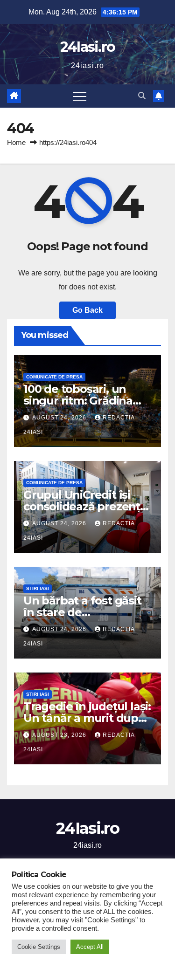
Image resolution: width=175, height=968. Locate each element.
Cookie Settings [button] (38, 946)
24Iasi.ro (87, 46)
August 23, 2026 (60, 735)
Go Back (87, 310)
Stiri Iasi (37, 588)
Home (16, 142)
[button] (142, 96)
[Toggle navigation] (79, 96)
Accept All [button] (90, 946)
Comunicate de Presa (54, 376)
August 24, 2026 (60, 417)
